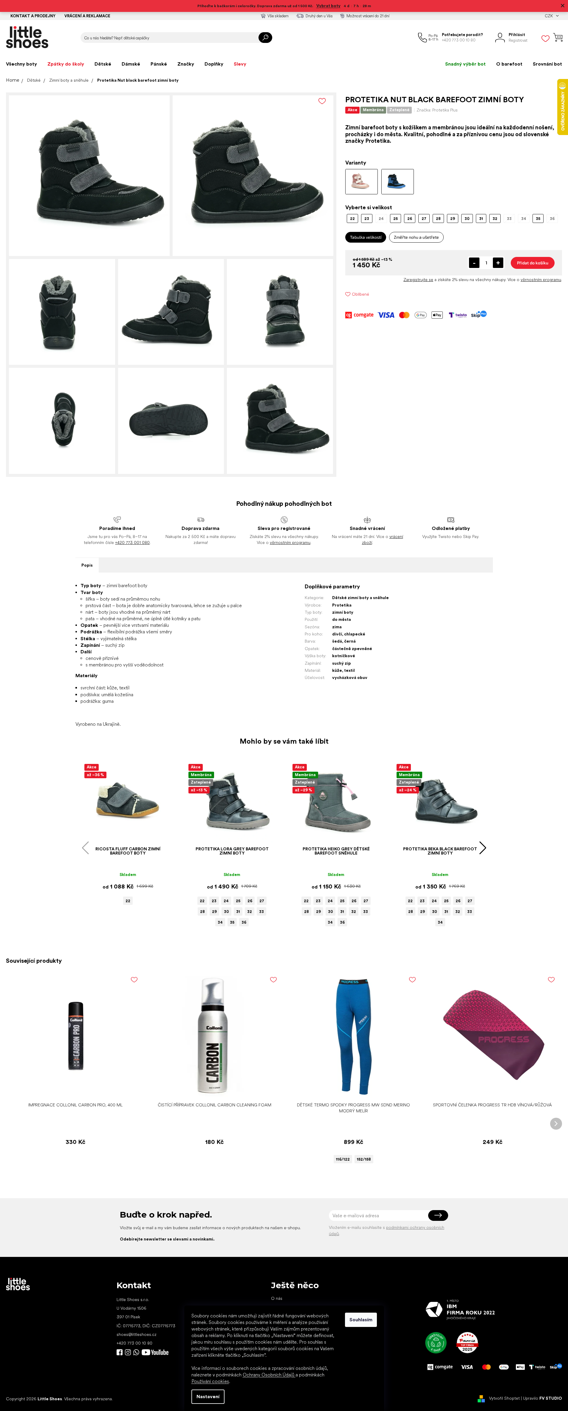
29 (214, 911)
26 (249, 901)
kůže (337, 670)
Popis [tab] (87, 565)
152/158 (364, 1159)
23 (214, 901)
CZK (549, 16)
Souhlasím (360, 1319)
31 (238, 911)
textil (349, 670)
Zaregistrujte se (418, 279)
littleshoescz (128, 1352)
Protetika (342, 605)
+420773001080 (137, 1352)
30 (226, 911)
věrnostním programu (541, 279)
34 (220, 922)
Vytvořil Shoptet (504, 1398)
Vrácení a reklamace (87, 16)
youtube (155, 1352)
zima (337, 626)
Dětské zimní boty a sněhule (360, 597)
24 (226, 901)
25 (238, 901)
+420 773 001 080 (132, 542)
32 (249, 911)
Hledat (265, 37)
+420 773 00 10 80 (134, 1343)
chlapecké (354, 634)
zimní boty (342, 612)
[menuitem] (21, 64)
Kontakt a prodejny (32, 16)
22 (128, 901)
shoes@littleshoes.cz (137, 1334)
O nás (276, 1298)
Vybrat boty (328, 5)
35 (232, 922)
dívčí (337, 634)
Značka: (437, 110)
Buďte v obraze (120, 1352)
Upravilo (542, 1398)
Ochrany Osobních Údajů (269, 1375)
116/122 (343, 1159)
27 (261, 901)
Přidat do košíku (532, 262)
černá (350, 641)
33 (261, 911)
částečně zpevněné (352, 648)
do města (341, 619)
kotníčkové (343, 655)
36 (244, 922)
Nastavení (207, 1396)
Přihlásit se (438, 1215)
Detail (350, 1090)
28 (202, 911)
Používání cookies (210, 1381)
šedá (337, 641)
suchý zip (341, 663)
